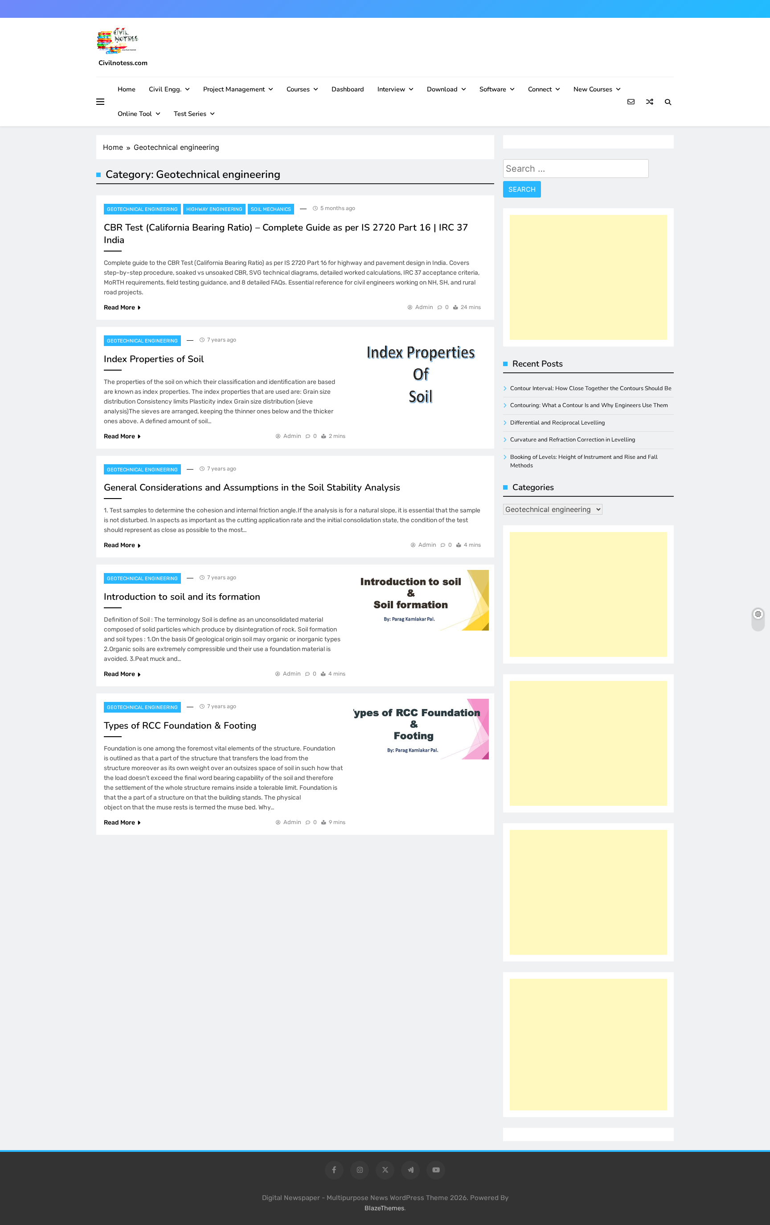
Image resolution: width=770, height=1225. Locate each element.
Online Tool (135, 113)
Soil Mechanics (271, 209)
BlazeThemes (384, 1208)
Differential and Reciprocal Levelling (557, 423)
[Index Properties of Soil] (421, 374)
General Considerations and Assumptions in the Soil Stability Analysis (252, 487)
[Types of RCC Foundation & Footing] (421, 729)
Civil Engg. (165, 89)
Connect (540, 89)
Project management (234, 89)
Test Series (190, 113)
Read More (119, 307)
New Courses (592, 89)
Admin (424, 307)
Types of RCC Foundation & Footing (180, 725)
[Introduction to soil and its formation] (421, 600)
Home (126, 89)
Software (492, 89)
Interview (391, 89)
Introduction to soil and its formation (182, 596)
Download (442, 89)
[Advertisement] (588, 277)
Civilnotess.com (122, 62)
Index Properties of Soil (154, 359)
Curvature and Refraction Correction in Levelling (572, 440)
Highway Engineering (214, 209)
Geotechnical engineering (142, 209)
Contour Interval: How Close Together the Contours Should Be (591, 388)
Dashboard (348, 89)
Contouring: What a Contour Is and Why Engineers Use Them (589, 405)
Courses (298, 89)
